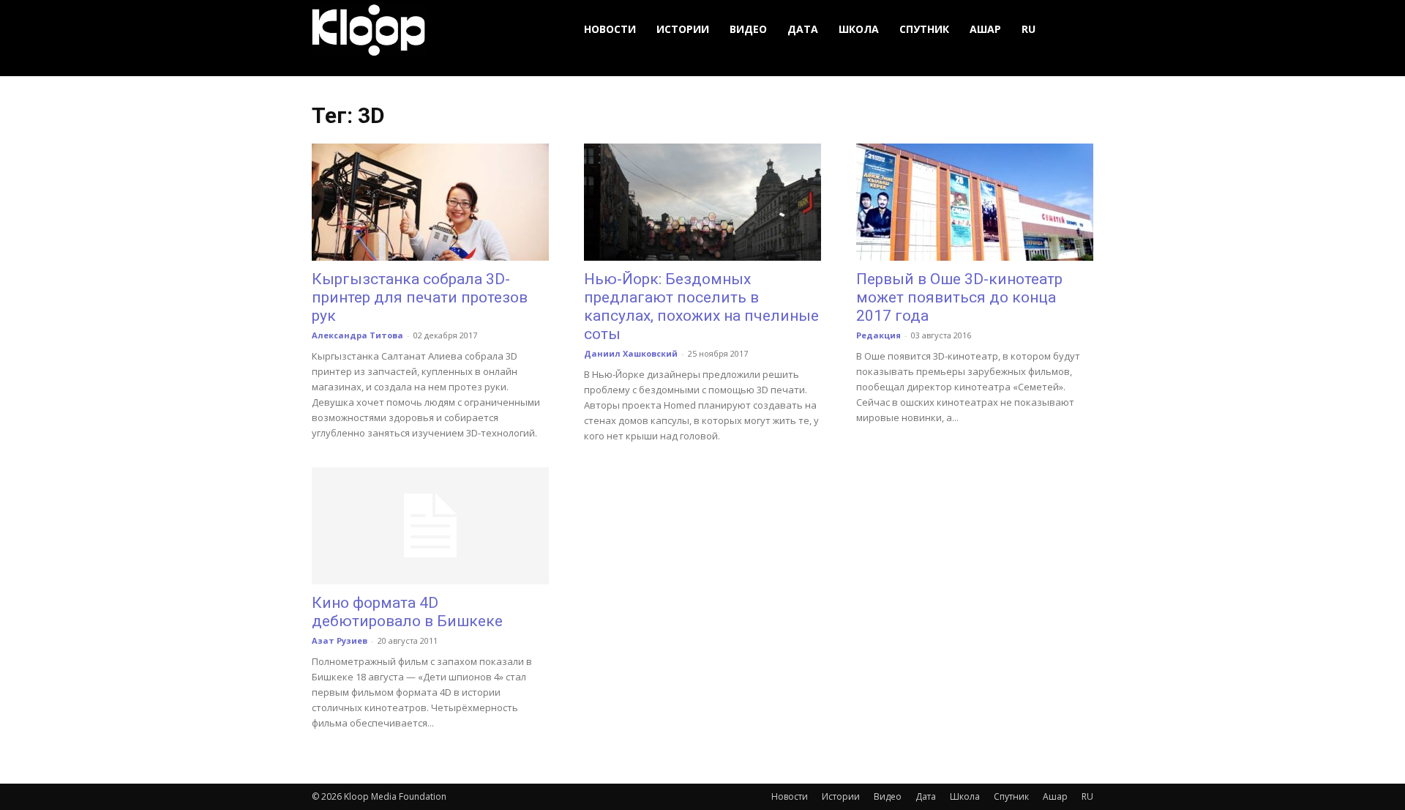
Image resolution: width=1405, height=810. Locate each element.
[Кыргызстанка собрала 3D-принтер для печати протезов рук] (430, 202)
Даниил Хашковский (631, 353)
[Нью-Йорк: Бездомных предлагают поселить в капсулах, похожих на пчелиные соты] (702, 202)
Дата (802, 29)
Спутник (924, 29)
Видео (748, 29)
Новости (610, 29)
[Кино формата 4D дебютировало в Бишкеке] (430, 525)
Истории (682, 29)
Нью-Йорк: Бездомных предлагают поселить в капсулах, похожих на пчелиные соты (701, 306)
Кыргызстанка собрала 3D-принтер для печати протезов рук (420, 297)
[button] (1075, 29)
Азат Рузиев (339, 640)
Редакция (878, 335)
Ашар (985, 29)
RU (1028, 29)
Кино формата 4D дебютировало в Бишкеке (407, 612)
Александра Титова (357, 335)
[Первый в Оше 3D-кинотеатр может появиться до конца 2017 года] (974, 202)
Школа (859, 29)
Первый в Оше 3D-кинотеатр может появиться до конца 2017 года (959, 297)
